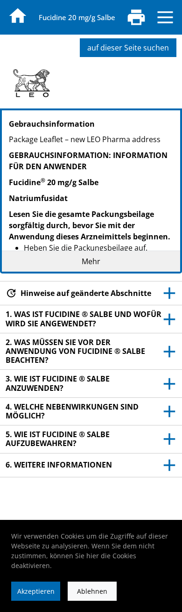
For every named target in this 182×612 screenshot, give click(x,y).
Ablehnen (92, 591)
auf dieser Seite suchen (128, 48)
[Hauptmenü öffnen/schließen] (165, 17)
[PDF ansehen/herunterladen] (136, 17)
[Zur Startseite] (17, 16)
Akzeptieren (36, 591)
